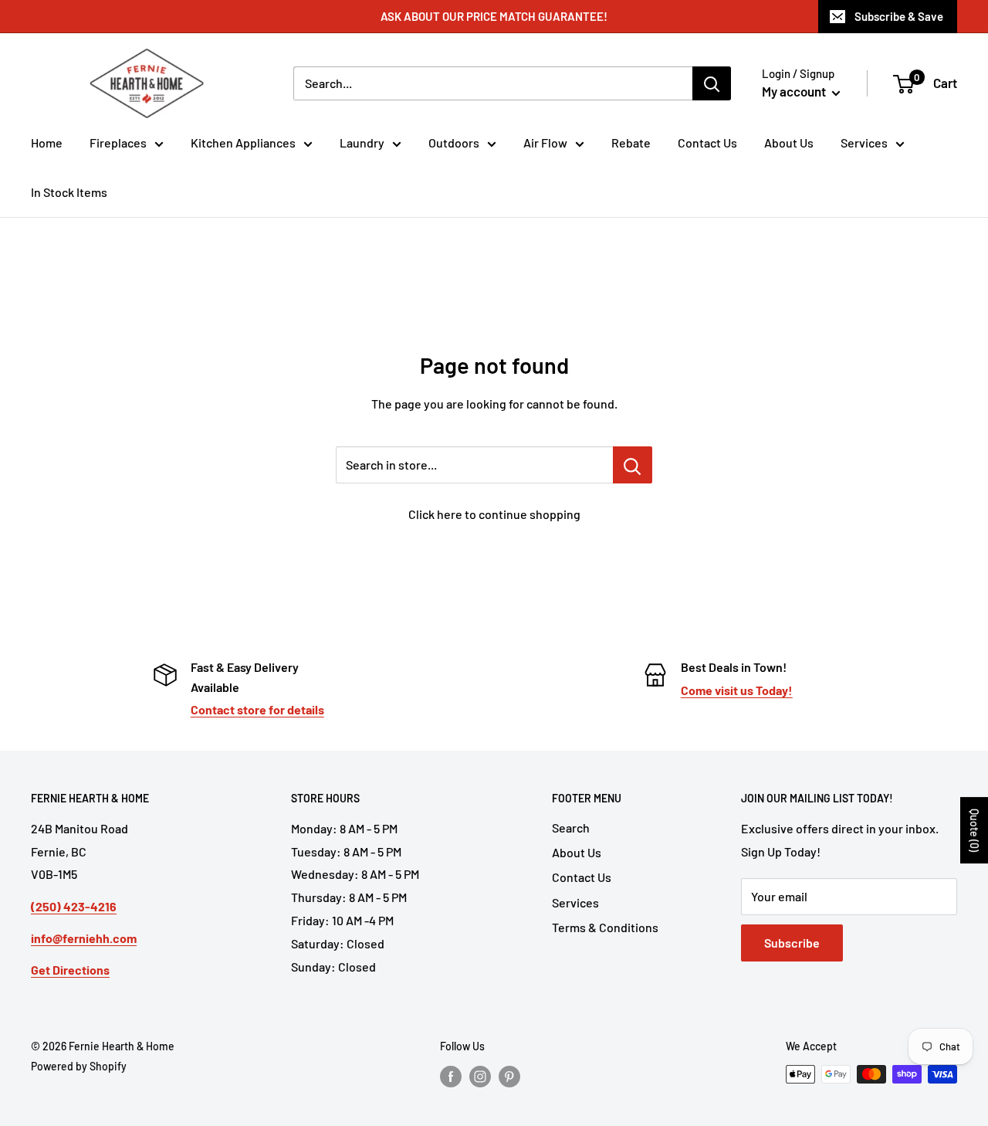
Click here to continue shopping (494, 514)
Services (864, 142)
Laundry (362, 142)
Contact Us (707, 142)
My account (795, 91)
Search (571, 827)
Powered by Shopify (79, 1066)
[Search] (711, 83)
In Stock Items (69, 192)
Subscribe (792, 942)
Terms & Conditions (605, 927)
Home (47, 142)
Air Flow (545, 142)
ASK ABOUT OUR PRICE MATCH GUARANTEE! (494, 16)
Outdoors (453, 142)
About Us (789, 142)
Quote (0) (974, 830)
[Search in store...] (632, 464)
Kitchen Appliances (243, 142)
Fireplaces (118, 142)
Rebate (631, 142)
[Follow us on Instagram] (480, 1076)
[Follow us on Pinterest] (509, 1076)
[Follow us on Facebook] (451, 1076)
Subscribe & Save (898, 16)
